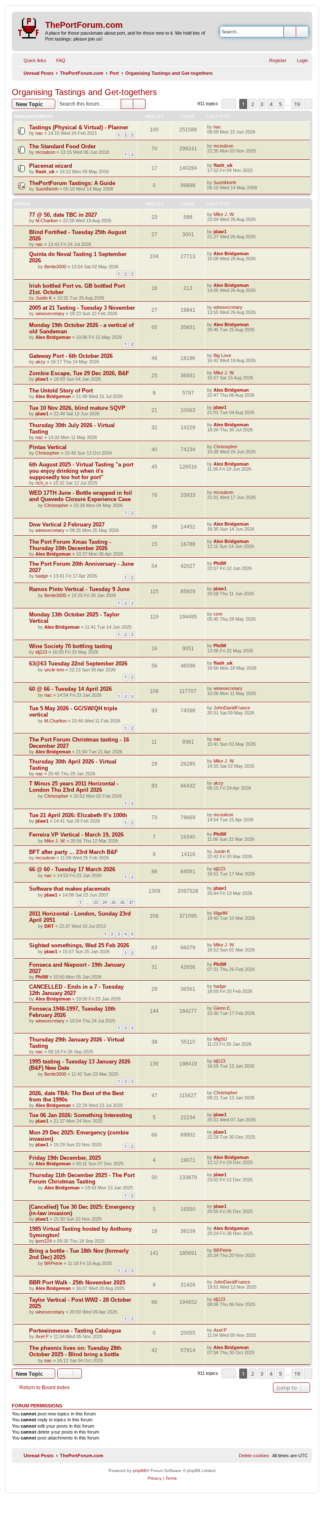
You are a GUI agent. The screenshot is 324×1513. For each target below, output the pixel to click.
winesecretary (50, 313)
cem (217, 613)
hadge (41, 575)
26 (122, 902)
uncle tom (54, 669)
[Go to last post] (225, 126)
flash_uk (44, 171)
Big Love (222, 355)
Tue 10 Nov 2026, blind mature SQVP (77, 408)
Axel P (42, 1336)
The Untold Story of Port (61, 390)
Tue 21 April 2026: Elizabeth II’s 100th (78, 815)
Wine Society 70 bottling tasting (70, 646)
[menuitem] (57, 60)
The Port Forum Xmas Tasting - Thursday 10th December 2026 (70, 545)
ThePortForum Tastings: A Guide (72, 183)
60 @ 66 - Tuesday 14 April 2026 (70, 689)
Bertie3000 (55, 266)
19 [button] (297, 104)
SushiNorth (46, 188)
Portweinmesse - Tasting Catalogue (75, 1331)
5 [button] (280, 104)
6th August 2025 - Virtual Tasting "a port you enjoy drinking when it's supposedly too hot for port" (81, 470)
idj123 (41, 651)
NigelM (220, 913)
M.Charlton (46, 220)
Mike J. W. (224, 214)
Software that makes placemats (69, 889)
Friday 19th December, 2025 (65, 1158)
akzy (40, 361)
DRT (49, 926)
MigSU (220, 1038)
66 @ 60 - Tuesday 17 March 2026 (72, 869)
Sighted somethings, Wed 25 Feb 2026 (79, 945)
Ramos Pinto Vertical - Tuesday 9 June (79, 589)
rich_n (41, 482)
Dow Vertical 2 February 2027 (67, 524)
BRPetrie (53, 1263)
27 (131, 902)
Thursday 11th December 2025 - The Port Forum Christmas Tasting (82, 1178)
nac (39, 133)
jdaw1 (220, 231)
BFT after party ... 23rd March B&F (73, 852)
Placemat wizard (50, 166)
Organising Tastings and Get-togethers (84, 92)
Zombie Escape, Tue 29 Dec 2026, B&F (79, 373)
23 (96, 902)
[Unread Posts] (29, 26)
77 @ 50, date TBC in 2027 (63, 215)
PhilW (219, 563)
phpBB (139, 1470)
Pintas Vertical (48, 447)
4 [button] (271, 104)
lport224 (43, 1240)
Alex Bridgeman (231, 253)
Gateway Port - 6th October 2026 (71, 356)
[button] (228, 104)
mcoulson (45, 152)
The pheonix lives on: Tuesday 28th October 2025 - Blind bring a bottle (75, 1351)
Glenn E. (222, 1008)
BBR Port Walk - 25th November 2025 (77, 1282)
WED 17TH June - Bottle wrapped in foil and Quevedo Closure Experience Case (80, 496)
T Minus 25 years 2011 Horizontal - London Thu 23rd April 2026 (74, 786)
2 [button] (252, 104)
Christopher (47, 452)
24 (105, 902)
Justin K (43, 297)
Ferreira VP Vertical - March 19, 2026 (76, 834)
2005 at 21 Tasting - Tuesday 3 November (82, 308)
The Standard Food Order (62, 146)
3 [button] (261, 104)
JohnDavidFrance (231, 707)
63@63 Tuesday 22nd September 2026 (78, 663)
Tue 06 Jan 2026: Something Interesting (80, 1115)
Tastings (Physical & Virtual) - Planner (78, 127)
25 (113, 902)
